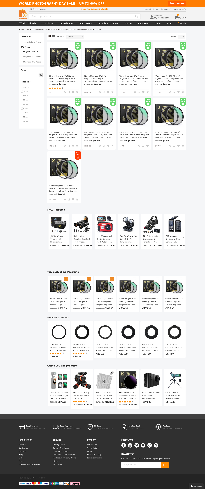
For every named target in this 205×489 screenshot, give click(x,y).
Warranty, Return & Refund (64, 455)
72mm (25, 113)
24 (180, 37)
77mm (25, 117)
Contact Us (23, 448)
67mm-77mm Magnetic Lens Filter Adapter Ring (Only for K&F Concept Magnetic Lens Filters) (105, 348)
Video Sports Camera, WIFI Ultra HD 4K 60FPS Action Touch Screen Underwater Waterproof (151, 396)
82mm (25, 121)
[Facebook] (123, 445)
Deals (183, 23)
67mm (25, 108)
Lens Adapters (66, 23)
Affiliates (56, 461)
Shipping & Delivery (61, 451)
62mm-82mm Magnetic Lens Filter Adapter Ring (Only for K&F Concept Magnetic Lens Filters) (82, 348)
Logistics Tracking (94, 458)
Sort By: (60, 37)
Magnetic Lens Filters (44, 29)
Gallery (22, 461)
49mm (26, 87)
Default (70, 37)
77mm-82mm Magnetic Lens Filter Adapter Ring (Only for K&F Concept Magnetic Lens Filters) (59, 348)
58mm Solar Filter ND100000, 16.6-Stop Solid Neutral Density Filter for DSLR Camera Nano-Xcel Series (128, 396)
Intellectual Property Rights (64, 458)
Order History (93, 448)
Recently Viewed (151, 9)
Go (40, 75)
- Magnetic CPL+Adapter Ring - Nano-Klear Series (32, 62)
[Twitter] (136, 445)
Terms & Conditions (61, 448)
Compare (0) (166, 9)
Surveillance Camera (108, 23)
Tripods (32, 23)
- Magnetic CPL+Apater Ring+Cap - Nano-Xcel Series (32, 57)
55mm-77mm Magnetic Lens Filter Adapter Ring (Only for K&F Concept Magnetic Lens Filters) (174, 348)
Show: (173, 37)
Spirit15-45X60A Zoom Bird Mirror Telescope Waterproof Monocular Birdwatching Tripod (174, 396)
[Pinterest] (156, 445)
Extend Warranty (94, 455)
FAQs (89, 451)
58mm (25, 100)
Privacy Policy (59, 445)
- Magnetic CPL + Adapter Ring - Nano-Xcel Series (32, 52)
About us (22, 445)
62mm (25, 104)
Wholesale (57, 464)
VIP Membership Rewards (29, 464)
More (169, 23)
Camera (128, 23)
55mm (25, 96)
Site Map (22, 451)
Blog (21, 455)
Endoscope (143, 23)
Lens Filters (47, 23)
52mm (25, 91)
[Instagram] (130, 445)
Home (21, 29)
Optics (158, 23)
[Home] (23, 14)
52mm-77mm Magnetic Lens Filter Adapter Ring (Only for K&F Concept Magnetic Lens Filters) (128, 348)
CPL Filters (58, 29)
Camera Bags (85, 23)
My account (92, 445)
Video (21, 458)
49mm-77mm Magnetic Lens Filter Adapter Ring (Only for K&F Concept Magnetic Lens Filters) (151, 348)
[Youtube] (143, 445)
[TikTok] (149, 445)
